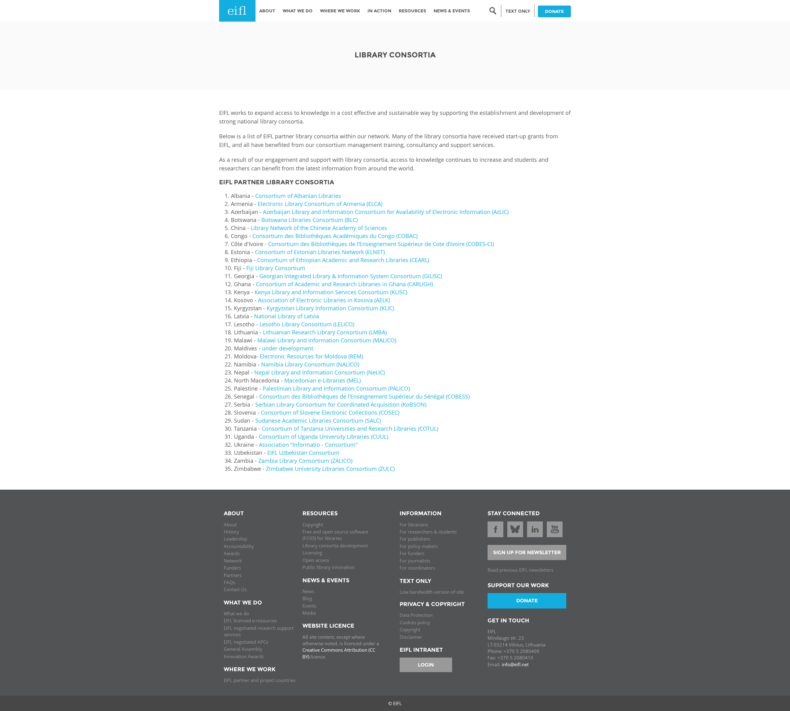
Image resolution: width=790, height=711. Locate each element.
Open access (315, 560)
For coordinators (417, 568)
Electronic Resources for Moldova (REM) (311, 356)
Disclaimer (411, 637)
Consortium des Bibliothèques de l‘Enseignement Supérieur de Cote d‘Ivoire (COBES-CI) (381, 244)
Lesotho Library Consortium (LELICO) (307, 324)
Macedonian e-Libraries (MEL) (322, 380)
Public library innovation (328, 567)
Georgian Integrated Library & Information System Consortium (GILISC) (350, 276)
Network (233, 561)
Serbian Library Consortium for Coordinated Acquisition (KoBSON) (340, 404)
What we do (236, 613)
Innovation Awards (244, 656)
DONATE (554, 11)
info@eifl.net (515, 664)
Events (309, 606)
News (308, 591)
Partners (233, 575)
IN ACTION (379, 11)
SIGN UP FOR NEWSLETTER (527, 552)
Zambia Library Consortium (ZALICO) (305, 460)
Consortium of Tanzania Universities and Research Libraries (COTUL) (349, 428)
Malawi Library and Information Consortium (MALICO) (326, 340)
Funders (232, 568)
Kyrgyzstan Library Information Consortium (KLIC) (330, 308)
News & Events (452, 11)
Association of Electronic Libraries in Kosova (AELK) (324, 300)
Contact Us (235, 589)
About (267, 11)
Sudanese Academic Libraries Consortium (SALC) (318, 420)
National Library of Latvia (286, 316)
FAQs (229, 582)
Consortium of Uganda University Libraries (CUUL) (323, 436)
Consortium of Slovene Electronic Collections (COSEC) (330, 412)
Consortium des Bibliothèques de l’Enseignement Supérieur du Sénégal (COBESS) (364, 396)
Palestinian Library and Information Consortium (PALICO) (336, 388)
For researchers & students (428, 532)
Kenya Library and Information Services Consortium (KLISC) (330, 292)
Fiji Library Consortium (275, 268)
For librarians (414, 524)
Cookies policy (415, 622)
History (231, 532)
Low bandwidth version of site (432, 592)
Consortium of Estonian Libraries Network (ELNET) (320, 252)
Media (309, 613)
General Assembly (243, 649)
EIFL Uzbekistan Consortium (303, 452)
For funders (412, 553)
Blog (307, 598)
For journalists (415, 561)
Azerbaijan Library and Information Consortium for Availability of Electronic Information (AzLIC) (386, 211)
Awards (232, 553)
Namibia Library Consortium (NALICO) (310, 364)
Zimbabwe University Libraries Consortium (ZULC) (330, 468)
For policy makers (419, 546)
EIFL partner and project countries (260, 680)
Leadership (235, 539)
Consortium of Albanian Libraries (298, 195)
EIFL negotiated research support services (258, 631)
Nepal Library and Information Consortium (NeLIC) (319, 372)
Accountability (239, 546)
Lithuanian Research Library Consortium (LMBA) (325, 332)
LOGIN (426, 665)
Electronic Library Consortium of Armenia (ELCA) (320, 203)
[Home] (237, 11)
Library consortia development (335, 545)
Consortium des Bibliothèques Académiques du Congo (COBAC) (335, 236)
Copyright (312, 524)
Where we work (340, 11)
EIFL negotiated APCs (246, 642)
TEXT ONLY (517, 11)
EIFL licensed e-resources (250, 620)
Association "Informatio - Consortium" (308, 444)
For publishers (415, 539)
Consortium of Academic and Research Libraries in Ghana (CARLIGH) (344, 284)
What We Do (298, 11)
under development (287, 348)
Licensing (312, 553)
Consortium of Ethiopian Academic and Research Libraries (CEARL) (343, 260)
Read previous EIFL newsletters (520, 570)
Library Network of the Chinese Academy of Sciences (319, 228)
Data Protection (416, 615)
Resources (412, 11)
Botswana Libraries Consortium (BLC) (309, 220)
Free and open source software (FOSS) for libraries (335, 535)
